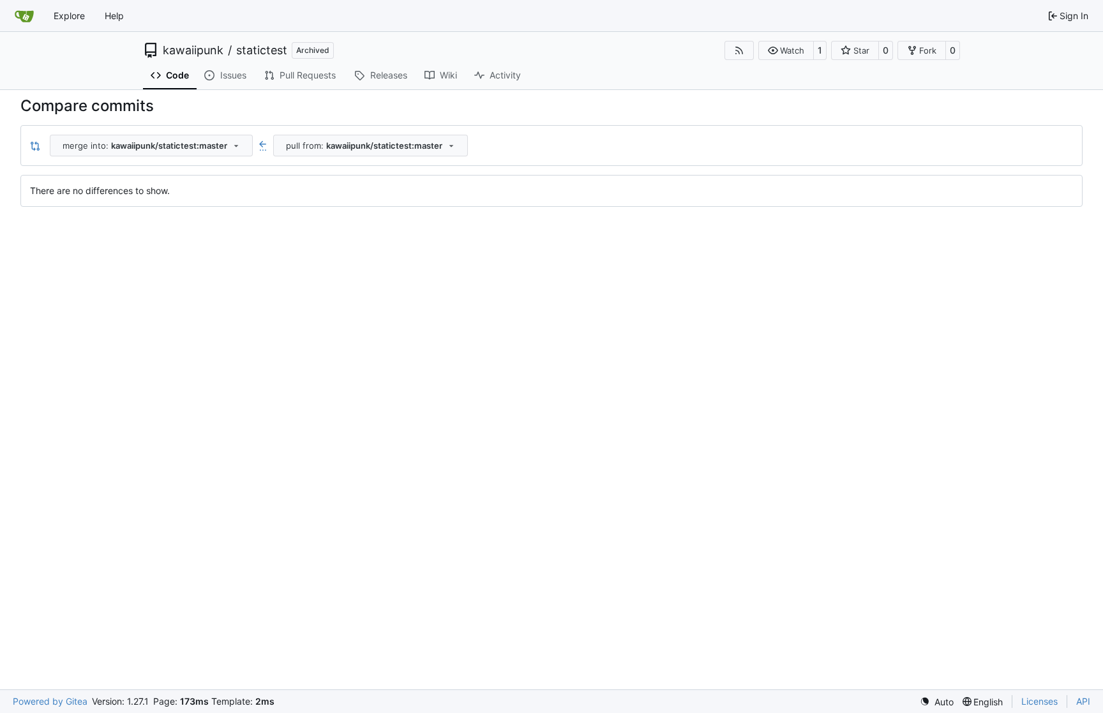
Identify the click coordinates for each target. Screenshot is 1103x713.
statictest (261, 50)
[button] (786, 50)
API (1083, 701)
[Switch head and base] (35, 145)
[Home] (24, 15)
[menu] (937, 701)
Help (114, 15)
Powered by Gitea (50, 701)
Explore (69, 15)
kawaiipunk (193, 50)
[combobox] (151, 145)
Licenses (1039, 701)
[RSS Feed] (739, 50)
